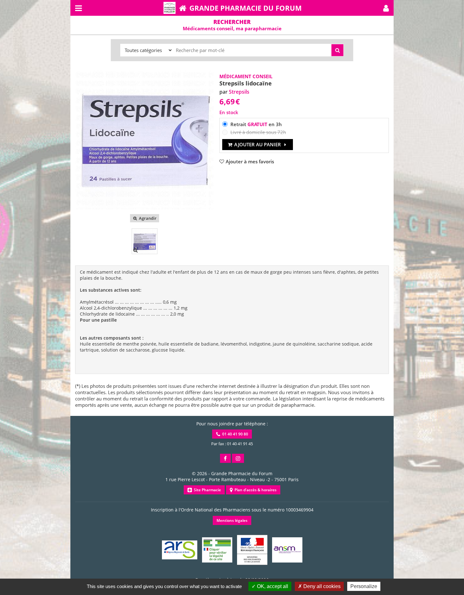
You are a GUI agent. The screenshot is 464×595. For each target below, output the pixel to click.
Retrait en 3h (256, 124)
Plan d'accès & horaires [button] (255, 490)
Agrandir (147, 218)
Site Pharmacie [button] (206, 490)
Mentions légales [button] (232, 520)
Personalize (363, 586)
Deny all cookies (321, 586)
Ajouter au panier (257, 144)
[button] (386, 8)
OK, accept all (272, 586)
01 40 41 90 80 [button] (234, 434)
